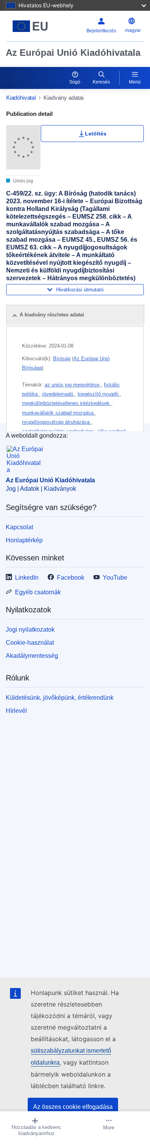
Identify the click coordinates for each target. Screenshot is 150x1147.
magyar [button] (133, 30)
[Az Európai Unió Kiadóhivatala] (30, 26)
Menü (135, 82)
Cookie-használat (30, 642)
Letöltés (96, 133)
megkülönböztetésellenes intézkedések (66, 403)
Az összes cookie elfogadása (73, 1107)
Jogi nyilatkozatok (30, 629)
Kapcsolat (19, 527)
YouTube (115, 577)
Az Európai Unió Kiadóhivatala (73, 52)
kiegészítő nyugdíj (99, 394)
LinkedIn (26, 577)
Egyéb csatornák (38, 592)
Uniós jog (22, 181)
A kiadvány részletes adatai (52, 315)
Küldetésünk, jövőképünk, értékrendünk (59, 697)
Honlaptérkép (24, 540)
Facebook (70, 577)
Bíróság (61, 358)
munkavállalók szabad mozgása (58, 413)
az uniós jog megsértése (73, 385)
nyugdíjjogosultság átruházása (56, 422)
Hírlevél (16, 710)
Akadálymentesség (32, 655)
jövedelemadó (58, 394)
